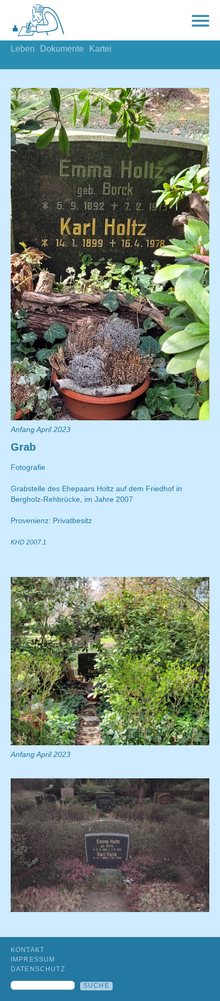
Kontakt (27, 950)
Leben (23, 48)
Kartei (100, 48)
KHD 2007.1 (28, 542)
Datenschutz (38, 969)
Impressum (33, 959)
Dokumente (62, 48)
